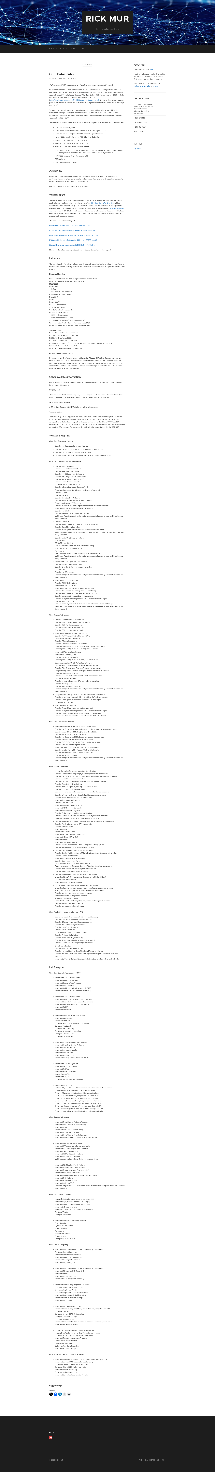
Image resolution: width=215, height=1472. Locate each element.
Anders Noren (153, 1460)
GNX (82, 49)
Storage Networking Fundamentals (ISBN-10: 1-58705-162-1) (72, 245)
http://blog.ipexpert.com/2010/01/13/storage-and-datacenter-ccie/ (75, 100)
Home (51, 49)
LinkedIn (147, 86)
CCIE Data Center (61, 74)
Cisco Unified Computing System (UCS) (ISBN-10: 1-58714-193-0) (73, 235)
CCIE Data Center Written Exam (103, 203)
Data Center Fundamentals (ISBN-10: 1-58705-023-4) (69, 226)
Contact (72, 49)
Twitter (155, 86)
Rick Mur (107, 18)
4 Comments (72, 78)
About (61, 49)
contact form (138, 86)
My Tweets (138, 148)
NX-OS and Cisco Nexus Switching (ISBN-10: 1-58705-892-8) (72, 230)
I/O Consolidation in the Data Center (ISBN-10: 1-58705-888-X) (73, 240)
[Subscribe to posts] (50, 1438)
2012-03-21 (53, 78)
